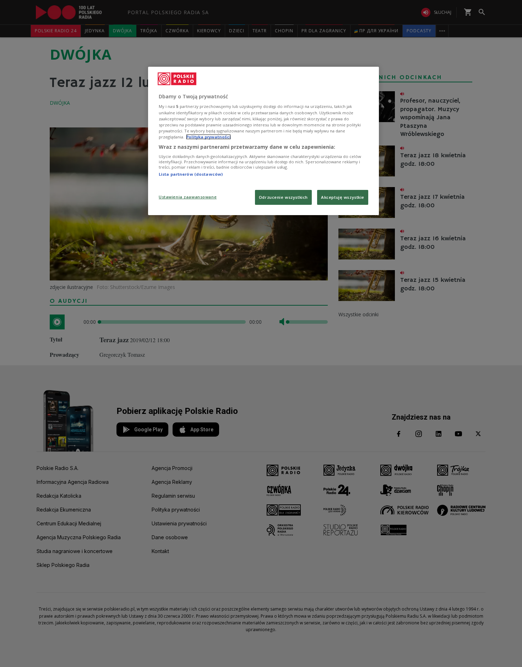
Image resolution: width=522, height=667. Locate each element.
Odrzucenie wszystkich (283, 197)
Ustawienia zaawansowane (188, 196)
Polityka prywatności (208, 137)
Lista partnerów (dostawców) (191, 174)
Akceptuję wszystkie (342, 197)
